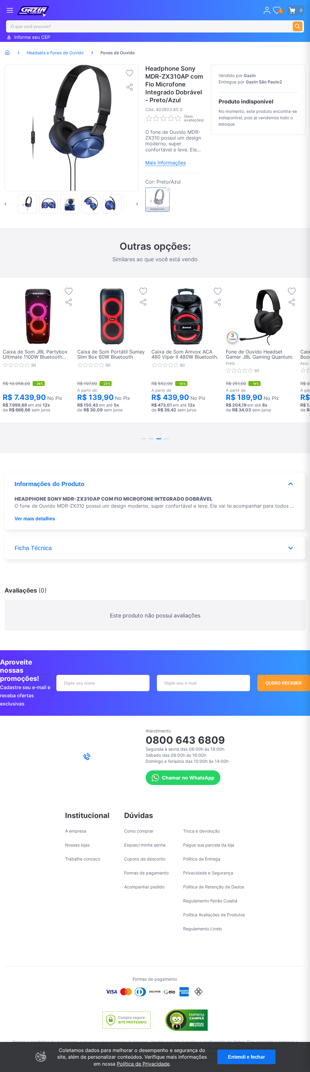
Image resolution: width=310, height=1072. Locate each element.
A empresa (75, 831)
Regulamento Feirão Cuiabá (210, 900)
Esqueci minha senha (145, 844)
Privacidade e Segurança (208, 872)
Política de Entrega (201, 858)
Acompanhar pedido (144, 886)
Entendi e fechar (246, 1057)
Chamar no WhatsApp (188, 778)
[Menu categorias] (10, 10)
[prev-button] (12, 204)
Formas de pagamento (146, 872)
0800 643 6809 (185, 740)
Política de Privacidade (143, 1064)
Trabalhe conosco (82, 858)
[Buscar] (297, 26)
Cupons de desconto (144, 858)
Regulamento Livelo (202, 928)
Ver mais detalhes (35, 518)
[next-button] (131, 204)
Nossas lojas (77, 844)
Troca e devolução (201, 831)
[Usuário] (267, 10)
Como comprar (138, 831)
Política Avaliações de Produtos (214, 914)
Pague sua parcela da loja (208, 844)
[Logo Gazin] (33, 11)
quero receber (283, 683)
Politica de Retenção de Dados (213, 886)
